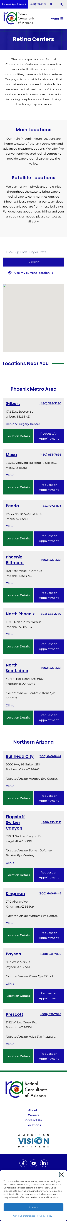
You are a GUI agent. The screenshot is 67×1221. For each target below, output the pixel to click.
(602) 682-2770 (50, 613)
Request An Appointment (49, 436)
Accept (33, 1207)
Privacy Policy (44, 1215)
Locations (33, 1125)
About (32, 1110)
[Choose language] (51, 4)
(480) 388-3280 (50, 403)
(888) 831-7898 (50, 954)
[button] (61, 1174)
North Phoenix (20, 614)
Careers (33, 1115)
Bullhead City (20, 756)
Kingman (15, 893)
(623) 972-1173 (51, 505)
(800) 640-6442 (50, 756)
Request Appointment (14, 4)
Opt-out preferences (24, 1215)
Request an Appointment (49, 487)
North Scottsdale (17, 668)
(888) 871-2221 (51, 822)
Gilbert (13, 403)
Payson (13, 954)
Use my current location (32, 273)
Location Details (18, 436)
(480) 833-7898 (50, 454)
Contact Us (33, 1120)
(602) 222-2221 (38, 4)
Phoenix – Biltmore (16, 560)
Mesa (11, 455)
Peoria (12, 506)
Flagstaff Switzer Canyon (15, 822)
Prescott (14, 1014)
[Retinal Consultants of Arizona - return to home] (33, 1090)
